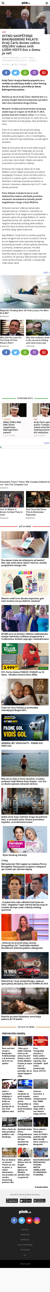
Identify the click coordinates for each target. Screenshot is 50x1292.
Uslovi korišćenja (25, 1245)
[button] (3, 414)
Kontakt (25, 1229)
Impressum (25, 1240)
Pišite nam (25, 1250)
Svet (4, 32)
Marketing (25, 1235)
